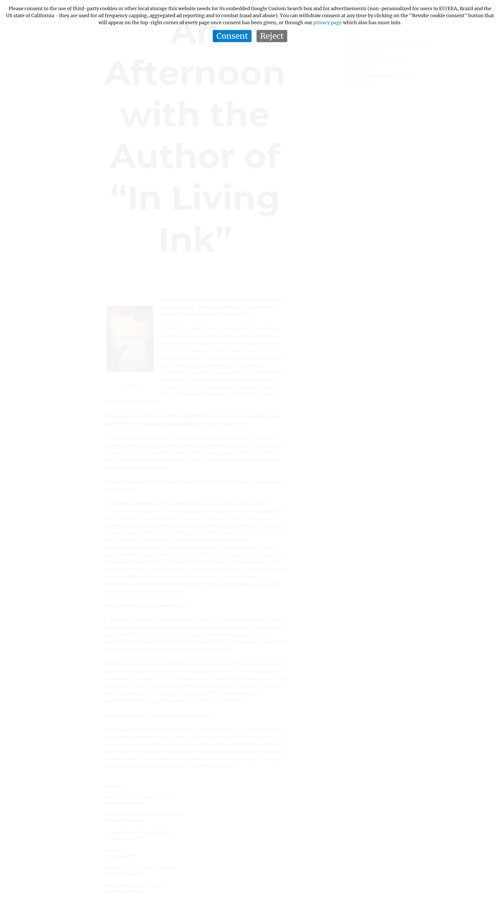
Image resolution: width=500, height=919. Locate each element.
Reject (272, 36)
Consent (232, 36)
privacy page (327, 23)
